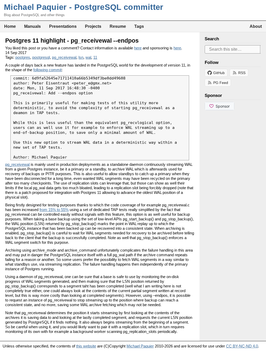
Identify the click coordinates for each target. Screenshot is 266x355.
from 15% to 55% (54, 209)
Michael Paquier (140, 346)
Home (10, 26)
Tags (139, 26)
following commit (47, 70)
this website (86, 346)
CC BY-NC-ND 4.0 (242, 346)
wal (88, 57)
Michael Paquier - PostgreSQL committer (83, 7)
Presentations (63, 26)
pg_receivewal (64, 57)
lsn (80, 57)
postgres (22, 57)
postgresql (41, 57)
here (138, 48)
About (256, 26)
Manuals (32, 26)
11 (95, 57)
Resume (118, 26)
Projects (93, 26)
